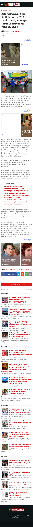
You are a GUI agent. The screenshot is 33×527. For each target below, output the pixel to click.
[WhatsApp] (26, 274)
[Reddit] (22, 274)
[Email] (30, 274)
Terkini (27, 269)
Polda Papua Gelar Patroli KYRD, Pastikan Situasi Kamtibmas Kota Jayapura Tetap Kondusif (19, 334)
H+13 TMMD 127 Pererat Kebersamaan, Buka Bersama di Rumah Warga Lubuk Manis (15, 202)
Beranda (4, 10)
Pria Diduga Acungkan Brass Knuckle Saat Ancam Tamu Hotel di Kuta (20, 422)
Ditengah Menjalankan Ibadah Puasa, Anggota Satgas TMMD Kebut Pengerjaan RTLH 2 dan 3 (17, 195)
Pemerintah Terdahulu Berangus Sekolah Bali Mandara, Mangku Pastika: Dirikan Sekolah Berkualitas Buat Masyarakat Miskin (15, 393)
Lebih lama (27, 289)
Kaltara (12, 269)
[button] (2, 4)
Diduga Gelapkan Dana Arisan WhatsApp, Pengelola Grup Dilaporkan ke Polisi (18, 493)
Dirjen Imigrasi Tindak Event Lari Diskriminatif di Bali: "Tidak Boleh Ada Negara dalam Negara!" (19, 462)
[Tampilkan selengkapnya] (3, 278)
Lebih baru (5, 289)
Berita (9, 10)
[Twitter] (18, 274)
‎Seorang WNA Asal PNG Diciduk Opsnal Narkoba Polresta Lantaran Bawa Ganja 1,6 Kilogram (20, 434)
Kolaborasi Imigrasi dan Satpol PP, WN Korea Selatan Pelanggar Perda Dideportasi (20, 484)
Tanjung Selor (19, 269)
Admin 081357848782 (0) (16, 284)
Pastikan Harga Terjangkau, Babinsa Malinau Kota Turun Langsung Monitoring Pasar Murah (16, 189)
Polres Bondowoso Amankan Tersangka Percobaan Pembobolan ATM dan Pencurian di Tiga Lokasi (20, 410)
